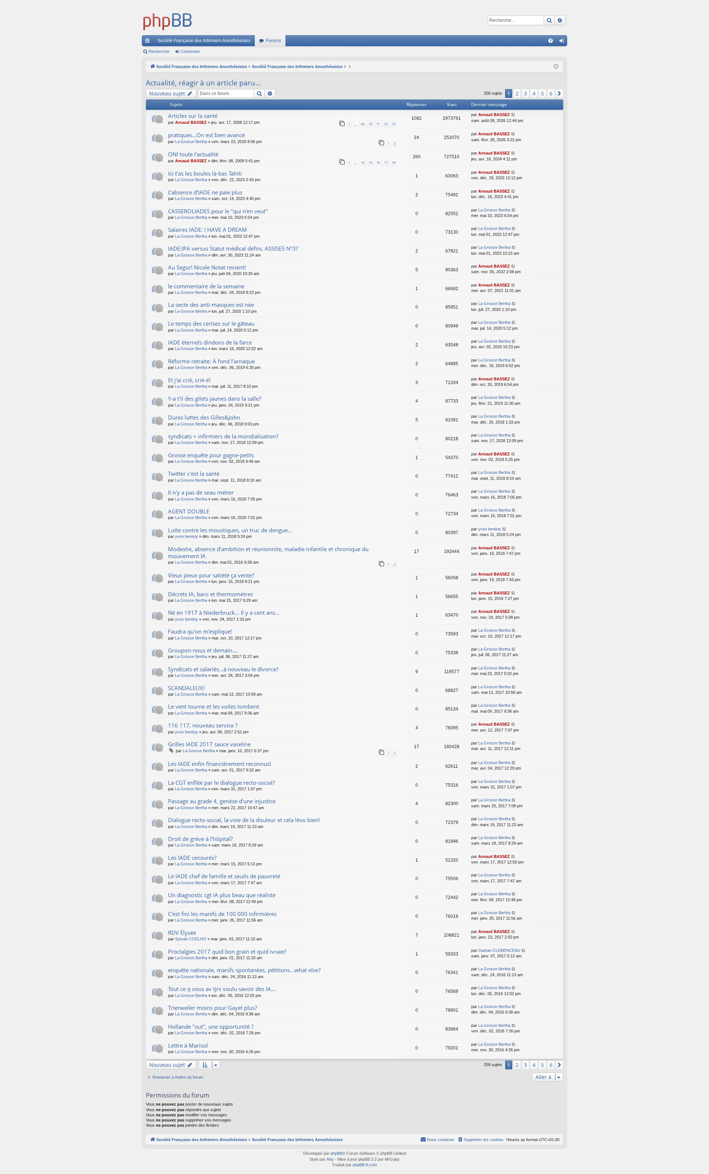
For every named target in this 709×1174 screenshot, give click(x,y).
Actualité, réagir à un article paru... (203, 83)
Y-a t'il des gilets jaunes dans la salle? (214, 398)
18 (393, 162)
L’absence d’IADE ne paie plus (205, 192)
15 (370, 162)
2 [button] (517, 93)
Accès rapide (149, 42)
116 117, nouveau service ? (202, 725)
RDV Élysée (182, 932)
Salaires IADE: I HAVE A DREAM (207, 229)
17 (386, 162)
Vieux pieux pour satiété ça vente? (211, 575)
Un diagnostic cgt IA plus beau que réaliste (221, 895)
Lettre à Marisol (188, 1045)
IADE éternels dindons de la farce (210, 342)
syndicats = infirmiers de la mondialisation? (223, 436)
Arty (330, 1159)
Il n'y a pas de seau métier (201, 492)
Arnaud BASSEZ (191, 122)
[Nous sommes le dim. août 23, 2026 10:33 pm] (556, 66)
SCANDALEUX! (186, 688)
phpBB (336, 1153)
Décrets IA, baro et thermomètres (210, 594)
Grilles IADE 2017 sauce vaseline (209, 744)
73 (393, 124)
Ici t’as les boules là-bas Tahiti (205, 173)
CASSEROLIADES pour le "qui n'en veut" (218, 211)
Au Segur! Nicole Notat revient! (207, 267)
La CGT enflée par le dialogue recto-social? (221, 782)
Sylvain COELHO (190, 939)
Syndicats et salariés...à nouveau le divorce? (223, 669)
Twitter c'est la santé (193, 473)
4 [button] (533, 93)
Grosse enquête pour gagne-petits (211, 455)
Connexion (190, 51)
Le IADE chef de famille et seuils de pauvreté (224, 876)
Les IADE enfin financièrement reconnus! (219, 763)
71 (378, 124)
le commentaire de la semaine (206, 286)
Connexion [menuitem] (563, 42)
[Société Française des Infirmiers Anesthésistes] (167, 20)
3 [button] (525, 93)
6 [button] (550, 93)
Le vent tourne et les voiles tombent (213, 706)
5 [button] (542, 93)
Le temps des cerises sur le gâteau (211, 323)
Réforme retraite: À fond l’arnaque (211, 361)
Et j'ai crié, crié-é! (189, 380)
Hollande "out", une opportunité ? (210, 1026)
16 (378, 162)
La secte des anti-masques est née (211, 304)
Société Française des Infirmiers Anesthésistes (203, 40)
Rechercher (159, 51)
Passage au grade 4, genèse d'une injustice (221, 801)
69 (362, 124)
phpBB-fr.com (365, 1165)
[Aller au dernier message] (513, 115)
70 (370, 124)
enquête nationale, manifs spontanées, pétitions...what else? (244, 970)
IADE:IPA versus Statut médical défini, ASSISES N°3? (233, 248)
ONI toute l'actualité (193, 154)
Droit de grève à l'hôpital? (200, 838)
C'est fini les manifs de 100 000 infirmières (222, 913)
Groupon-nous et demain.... (203, 650)
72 (386, 124)
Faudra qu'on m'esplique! (200, 631)
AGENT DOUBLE (188, 511)
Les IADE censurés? (192, 857)
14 (362, 162)
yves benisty (186, 536)
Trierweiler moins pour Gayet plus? (212, 1007)
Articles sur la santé (193, 115)
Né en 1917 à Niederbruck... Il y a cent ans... (224, 612)
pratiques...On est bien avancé (206, 135)
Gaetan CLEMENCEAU (499, 950)
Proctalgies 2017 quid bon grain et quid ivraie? (227, 951)
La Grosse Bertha (191, 141)
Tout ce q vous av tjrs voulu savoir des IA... (221, 989)
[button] (559, 93)
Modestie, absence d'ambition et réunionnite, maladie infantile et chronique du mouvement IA (268, 552)
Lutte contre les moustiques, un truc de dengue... (230, 530)
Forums (273, 40)
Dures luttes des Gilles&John (204, 417)
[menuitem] (550, 40)
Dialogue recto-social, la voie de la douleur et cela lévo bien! (244, 820)
